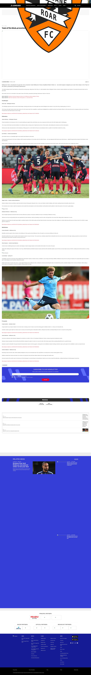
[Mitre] (37, 628)
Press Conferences (34, 655)
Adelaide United (43, 638)
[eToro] (26, 628)
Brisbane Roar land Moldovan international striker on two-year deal (21, 464)
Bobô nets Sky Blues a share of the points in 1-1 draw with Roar (21, 97)
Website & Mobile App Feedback (63, 655)
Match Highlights (33, 651)
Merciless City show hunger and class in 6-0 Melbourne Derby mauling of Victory (24, 96)
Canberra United (43, 644)
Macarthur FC (43, 648)
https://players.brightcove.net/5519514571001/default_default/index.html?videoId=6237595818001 (20, 224)
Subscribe (45, 379)
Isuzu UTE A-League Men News (25, 639)
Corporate (61, 640)
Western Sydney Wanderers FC (53, 649)
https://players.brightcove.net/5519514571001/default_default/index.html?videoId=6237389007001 (20, 332)
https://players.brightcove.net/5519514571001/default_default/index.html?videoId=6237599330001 (20, 346)
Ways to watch (62, 649)
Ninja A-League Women (41, 5)
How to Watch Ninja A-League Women (34, 646)
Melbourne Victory (53, 638)
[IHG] (45, 628)
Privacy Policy (15, 669)
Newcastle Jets (53, 640)
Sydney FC (52, 644)
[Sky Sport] (72, 628)
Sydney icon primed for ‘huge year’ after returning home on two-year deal (12, 417)
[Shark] (56, 617)
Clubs (60, 5)
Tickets (32, 638)
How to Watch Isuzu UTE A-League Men (35, 649)
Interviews (32, 653)
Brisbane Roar (43, 642)
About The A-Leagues (63, 638)
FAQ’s (61, 647)
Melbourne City (43, 650)
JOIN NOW (78, 5)
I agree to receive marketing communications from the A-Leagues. (23, 377)
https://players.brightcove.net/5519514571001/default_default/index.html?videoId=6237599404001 (20, 361)
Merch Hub (62, 642)
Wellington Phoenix (53, 646)
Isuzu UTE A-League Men (30, 5)
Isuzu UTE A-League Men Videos (35, 643)
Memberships (50, 5)
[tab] (41, 404)
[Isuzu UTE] (34, 617)
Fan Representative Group (64, 653)
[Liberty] (18, 628)
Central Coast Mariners (44, 646)
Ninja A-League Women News (25, 641)
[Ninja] (45, 617)
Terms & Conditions (32, 669)
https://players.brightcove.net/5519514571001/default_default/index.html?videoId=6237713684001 (20, 113)
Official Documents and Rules (63, 645)
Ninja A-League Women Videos (34, 641)
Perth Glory (52, 642)
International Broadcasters (35, 657)
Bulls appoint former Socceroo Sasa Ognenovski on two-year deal (72, 537)
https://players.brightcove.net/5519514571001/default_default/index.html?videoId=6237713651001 (20, 130)
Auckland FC (43, 640)
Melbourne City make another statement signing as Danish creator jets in (72, 464)
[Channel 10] (56, 628)
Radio (61, 651)
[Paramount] (64, 628)
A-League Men (4, 365)
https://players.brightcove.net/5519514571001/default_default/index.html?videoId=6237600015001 (20, 240)
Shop (47, 669)
